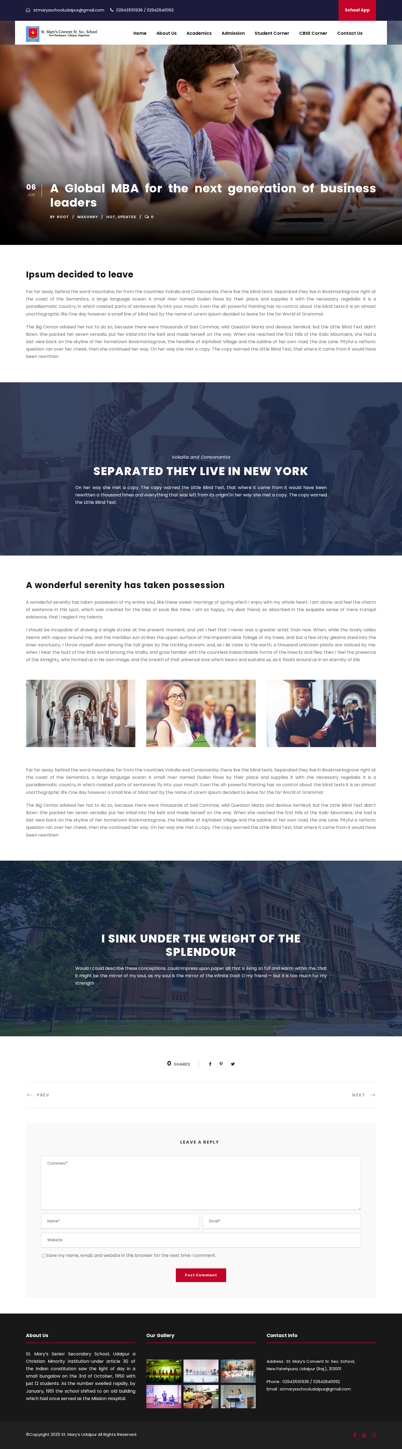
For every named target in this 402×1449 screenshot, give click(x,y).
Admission (233, 33)
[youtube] (364, 1435)
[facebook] (354, 1435)
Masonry (87, 216)
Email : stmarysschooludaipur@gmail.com (309, 1389)
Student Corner (272, 33)
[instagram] (374, 1435)
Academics (199, 33)
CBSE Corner (313, 33)
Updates (127, 216)
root (63, 216)
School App (357, 10)
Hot (110, 216)
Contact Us (350, 33)
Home (140, 33)
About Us (166, 33)
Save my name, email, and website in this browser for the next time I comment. (131, 1255)
